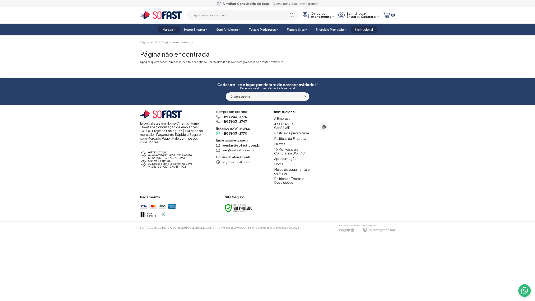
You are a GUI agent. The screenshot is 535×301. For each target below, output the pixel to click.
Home (279, 164)
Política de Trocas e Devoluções (289, 180)
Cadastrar (369, 16)
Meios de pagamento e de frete (292, 171)
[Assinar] (305, 96)
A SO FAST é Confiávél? (284, 126)
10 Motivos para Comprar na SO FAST (290, 151)
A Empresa (282, 118)
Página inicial (148, 42)
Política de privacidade (291, 133)
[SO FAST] (161, 15)
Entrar (351, 16)
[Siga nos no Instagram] (324, 127)
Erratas (279, 144)
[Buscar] (292, 15)
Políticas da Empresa (290, 138)
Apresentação (285, 158)
